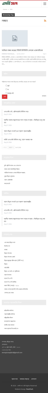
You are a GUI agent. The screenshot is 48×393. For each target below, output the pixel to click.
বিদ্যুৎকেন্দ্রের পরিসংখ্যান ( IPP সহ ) (14, 260)
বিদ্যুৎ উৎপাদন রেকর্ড (9, 257)
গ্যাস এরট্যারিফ (8, 180)
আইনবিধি (6, 268)
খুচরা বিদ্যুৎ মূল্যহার (9, 176)
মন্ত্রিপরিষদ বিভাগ (8, 318)
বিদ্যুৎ (5, 264)
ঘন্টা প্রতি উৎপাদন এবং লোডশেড (12, 165)
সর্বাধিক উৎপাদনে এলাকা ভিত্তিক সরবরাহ (14, 173)
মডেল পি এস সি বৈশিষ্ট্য (10, 282)
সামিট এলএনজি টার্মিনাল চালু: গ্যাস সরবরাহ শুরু (18, 139)
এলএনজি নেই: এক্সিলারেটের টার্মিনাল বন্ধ (16, 111)
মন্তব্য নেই (11, 93)
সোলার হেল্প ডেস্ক (9, 293)
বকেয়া (5, 249)
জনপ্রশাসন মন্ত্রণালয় (9, 321)
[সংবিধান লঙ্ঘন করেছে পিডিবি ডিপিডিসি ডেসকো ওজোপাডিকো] (15, 38)
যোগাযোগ (33, 379)
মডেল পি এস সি (8, 278)
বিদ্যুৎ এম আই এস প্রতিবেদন (12, 271)
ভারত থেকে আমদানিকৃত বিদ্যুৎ (12, 169)
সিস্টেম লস (7, 246)
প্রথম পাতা (15, 379)
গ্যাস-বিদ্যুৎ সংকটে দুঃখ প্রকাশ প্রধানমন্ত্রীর (17, 131)
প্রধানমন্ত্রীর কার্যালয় (9, 314)
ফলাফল (44, 96)
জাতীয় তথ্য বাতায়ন (9, 325)
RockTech (29, 389)
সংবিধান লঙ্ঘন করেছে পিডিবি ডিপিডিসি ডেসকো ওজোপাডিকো (22, 50)
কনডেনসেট (7, 183)
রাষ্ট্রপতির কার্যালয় (8, 310)
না (8, 89)
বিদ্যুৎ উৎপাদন (8, 253)
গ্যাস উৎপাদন (7, 275)
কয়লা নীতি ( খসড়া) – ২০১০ (11, 285)
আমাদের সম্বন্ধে (24, 379)
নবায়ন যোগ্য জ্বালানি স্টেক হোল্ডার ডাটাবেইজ (16, 289)
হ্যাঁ (8, 86)
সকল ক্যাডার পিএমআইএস (11, 328)
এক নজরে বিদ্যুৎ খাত (9, 242)
